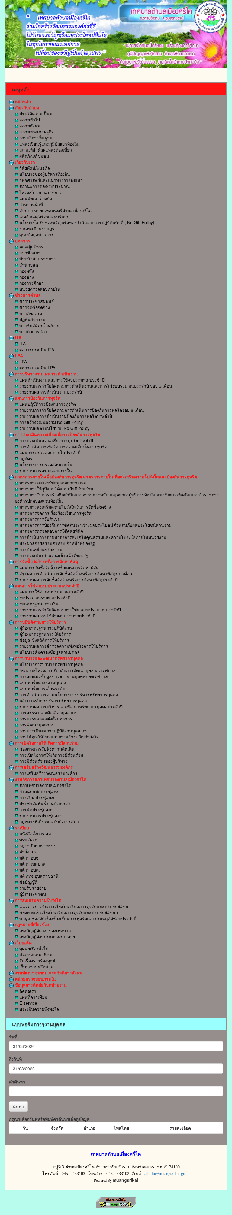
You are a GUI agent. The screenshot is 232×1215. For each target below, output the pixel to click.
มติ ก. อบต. (29, 870)
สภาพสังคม (29, 126)
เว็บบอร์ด (23, 942)
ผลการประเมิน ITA (36, 349)
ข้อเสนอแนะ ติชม (35, 954)
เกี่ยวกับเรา (24, 162)
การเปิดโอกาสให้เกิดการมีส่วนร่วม (46, 743)
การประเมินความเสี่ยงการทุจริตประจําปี (55, 440)
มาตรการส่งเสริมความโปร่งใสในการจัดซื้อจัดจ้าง (64, 507)
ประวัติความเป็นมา (36, 113)
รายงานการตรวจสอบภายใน (45, 470)
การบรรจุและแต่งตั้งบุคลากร (45, 719)
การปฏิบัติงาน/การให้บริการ (40, 622)
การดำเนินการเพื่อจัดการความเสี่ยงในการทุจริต (62, 446)
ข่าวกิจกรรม (30, 313)
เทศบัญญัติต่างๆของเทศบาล (44, 930)
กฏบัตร (25, 458)
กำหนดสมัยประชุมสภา (40, 791)
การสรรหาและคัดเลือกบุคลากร (47, 712)
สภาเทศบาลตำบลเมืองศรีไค (44, 785)
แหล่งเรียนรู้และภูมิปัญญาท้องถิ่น (49, 144)
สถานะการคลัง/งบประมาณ (44, 186)
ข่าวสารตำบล (27, 295)
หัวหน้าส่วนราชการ (37, 259)
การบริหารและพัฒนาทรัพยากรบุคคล (48, 658)
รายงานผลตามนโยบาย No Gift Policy (53, 428)
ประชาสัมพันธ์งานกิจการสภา (46, 803)
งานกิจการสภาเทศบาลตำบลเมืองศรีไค (50, 779)
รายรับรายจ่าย (32, 888)
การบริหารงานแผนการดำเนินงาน (46, 374)
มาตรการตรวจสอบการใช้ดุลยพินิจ (50, 531)
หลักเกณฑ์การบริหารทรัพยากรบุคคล (52, 700)
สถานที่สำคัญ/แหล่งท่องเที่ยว (45, 150)
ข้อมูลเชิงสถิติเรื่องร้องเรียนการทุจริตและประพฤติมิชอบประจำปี (77, 918)
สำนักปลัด (28, 265)
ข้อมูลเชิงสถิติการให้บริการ (43, 640)
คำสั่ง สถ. (27, 852)
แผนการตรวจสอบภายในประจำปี (49, 452)
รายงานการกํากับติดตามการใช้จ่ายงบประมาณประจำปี (69, 610)
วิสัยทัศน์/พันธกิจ (34, 168)
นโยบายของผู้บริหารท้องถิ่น (44, 174)
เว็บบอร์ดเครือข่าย (35, 967)
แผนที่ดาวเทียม (32, 997)
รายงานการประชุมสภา (40, 815)
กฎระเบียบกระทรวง (37, 846)
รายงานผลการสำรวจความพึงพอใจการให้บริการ (63, 646)
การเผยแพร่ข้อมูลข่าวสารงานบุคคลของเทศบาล (63, 676)
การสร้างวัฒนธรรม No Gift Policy (50, 422)
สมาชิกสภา (29, 253)
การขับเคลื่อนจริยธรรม (40, 549)
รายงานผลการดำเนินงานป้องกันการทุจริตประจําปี (65, 416)
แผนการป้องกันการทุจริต (37, 398)
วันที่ (13, 1036)
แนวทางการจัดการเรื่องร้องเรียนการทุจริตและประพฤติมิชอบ (74, 906)
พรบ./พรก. (28, 840)
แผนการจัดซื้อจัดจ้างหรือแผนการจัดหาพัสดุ (58, 567)
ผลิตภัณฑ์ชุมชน (33, 156)
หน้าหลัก (22, 101)
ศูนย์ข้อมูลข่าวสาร (36, 234)
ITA (17, 337)
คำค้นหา (17, 1082)
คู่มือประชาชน (32, 894)
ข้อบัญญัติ (27, 882)
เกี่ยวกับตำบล (26, 107)
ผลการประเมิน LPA (36, 368)
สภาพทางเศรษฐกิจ (36, 132)
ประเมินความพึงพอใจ (38, 1009)
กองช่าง (26, 277)
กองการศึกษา (31, 283)
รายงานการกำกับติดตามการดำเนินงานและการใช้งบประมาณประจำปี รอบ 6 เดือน (95, 386)
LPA (18, 355)
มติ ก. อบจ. (29, 858)
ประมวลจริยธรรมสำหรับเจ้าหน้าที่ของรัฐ (56, 543)
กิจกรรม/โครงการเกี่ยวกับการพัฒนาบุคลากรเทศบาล (67, 670)
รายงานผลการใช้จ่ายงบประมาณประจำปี (56, 616)
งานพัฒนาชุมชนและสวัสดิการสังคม (48, 973)
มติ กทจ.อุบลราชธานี (38, 876)
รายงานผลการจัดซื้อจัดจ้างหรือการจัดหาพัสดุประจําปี (68, 579)
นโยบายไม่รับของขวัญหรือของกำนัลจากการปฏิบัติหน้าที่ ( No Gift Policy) (86, 222)
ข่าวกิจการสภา (32, 331)
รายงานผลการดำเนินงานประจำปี (50, 392)
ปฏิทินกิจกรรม (31, 319)
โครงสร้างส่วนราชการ (40, 192)
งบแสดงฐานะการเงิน (38, 604)
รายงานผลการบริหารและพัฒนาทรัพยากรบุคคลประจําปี (70, 706)
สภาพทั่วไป (29, 119)
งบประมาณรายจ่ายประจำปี (44, 597)
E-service (27, 1003)
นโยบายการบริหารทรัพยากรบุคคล (50, 664)
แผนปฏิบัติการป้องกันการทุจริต (47, 404)
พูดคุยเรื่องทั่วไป (33, 948)
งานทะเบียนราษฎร (36, 228)
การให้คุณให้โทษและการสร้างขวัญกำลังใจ (58, 737)
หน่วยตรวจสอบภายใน (39, 289)
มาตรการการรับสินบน (39, 519)
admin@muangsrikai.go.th (167, 1173)
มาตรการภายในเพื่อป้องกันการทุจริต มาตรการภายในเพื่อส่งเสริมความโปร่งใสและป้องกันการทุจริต (105, 476)
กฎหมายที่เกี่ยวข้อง (31, 924)
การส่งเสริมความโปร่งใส (37, 900)
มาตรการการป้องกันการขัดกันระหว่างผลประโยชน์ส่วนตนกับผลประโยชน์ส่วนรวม (95, 525)
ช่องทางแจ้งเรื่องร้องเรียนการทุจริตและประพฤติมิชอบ (68, 912)
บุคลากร (22, 240)
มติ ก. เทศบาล (32, 864)
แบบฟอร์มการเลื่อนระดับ (41, 688)
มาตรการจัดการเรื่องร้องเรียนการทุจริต (55, 513)
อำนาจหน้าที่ (30, 204)
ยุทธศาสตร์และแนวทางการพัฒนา (50, 180)
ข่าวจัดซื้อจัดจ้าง (34, 307)
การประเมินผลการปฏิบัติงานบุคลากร (53, 731)
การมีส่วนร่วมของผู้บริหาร (43, 761)
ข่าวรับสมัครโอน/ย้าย (38, 325)
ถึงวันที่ (15, 1059)
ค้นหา (18, 1106)
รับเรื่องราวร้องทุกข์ (36, 961)
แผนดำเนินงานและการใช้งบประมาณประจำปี (61, 380)
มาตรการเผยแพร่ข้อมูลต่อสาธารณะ (52, 483)
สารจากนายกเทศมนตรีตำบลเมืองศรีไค (55, 210)
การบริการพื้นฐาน (35, 138)
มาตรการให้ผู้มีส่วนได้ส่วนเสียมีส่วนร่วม (55, 489)
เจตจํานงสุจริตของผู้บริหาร (43, 216)
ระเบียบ (21, 827)
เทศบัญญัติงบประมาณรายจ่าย (46, 936)
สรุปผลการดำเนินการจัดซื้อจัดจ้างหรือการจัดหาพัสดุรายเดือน (75, 573)
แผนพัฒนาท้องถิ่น (35, 198)
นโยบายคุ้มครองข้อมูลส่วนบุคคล (49, 652)
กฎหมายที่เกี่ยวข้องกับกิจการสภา (48, 821)
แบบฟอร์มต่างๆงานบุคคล (42, 682)
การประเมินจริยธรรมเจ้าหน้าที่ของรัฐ (53, 555)
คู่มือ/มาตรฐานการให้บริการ (44, 634)
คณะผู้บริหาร (31, 247)
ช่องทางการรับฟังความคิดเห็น (46, 749)
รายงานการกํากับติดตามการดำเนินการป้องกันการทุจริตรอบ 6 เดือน (81, 410)
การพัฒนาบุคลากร (36, 725)
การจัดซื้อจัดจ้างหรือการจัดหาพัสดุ (46, 561)
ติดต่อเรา (27, 991)
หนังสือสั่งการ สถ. (35, 833)
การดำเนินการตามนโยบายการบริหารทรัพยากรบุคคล (68, 694)
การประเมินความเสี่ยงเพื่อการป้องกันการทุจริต (57, 434)
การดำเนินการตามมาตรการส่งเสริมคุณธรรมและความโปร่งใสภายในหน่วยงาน (92, 537)
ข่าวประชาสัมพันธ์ (36, 301)
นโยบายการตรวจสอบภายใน (45, 464)
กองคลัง (26, 271)
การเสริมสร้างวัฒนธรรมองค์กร (43, 767)
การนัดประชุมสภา (35, 809)
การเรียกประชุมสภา (37, 797)
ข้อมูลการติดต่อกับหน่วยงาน (40, 985)
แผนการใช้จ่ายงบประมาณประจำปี (46, 585)
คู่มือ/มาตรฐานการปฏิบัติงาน (45, 628)
